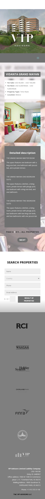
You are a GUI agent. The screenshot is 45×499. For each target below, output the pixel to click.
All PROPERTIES (30, 232)
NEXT (22, 240)
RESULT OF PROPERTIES (29, 299)
